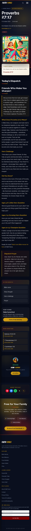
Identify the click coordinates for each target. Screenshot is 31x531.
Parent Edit (4, 473)
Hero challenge (8, 296)
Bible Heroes (5, 454)
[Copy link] (23, 390)
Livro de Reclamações (7, 501)
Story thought (8, 292)
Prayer (6, 300)
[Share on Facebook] (11, 390)
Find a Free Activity (15, 319)
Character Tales (6, 476)
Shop (3, 466)
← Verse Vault (6, 8)
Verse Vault (4, 482)
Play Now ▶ (15, 373)
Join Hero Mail (15, 518)
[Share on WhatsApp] (15, 390)
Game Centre (5, 463)
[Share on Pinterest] (7, 390)
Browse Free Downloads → (15, 428)
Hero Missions (5, 457)
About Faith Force (6, 489)
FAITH (7, 3)
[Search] (23, 3)
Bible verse (7, 287)
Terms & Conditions (6, 498)
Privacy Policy (5, 495)
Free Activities (5, 460)
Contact (3, 492)
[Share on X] (19, 390)
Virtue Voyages (5, 479)
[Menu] (27, 3)
